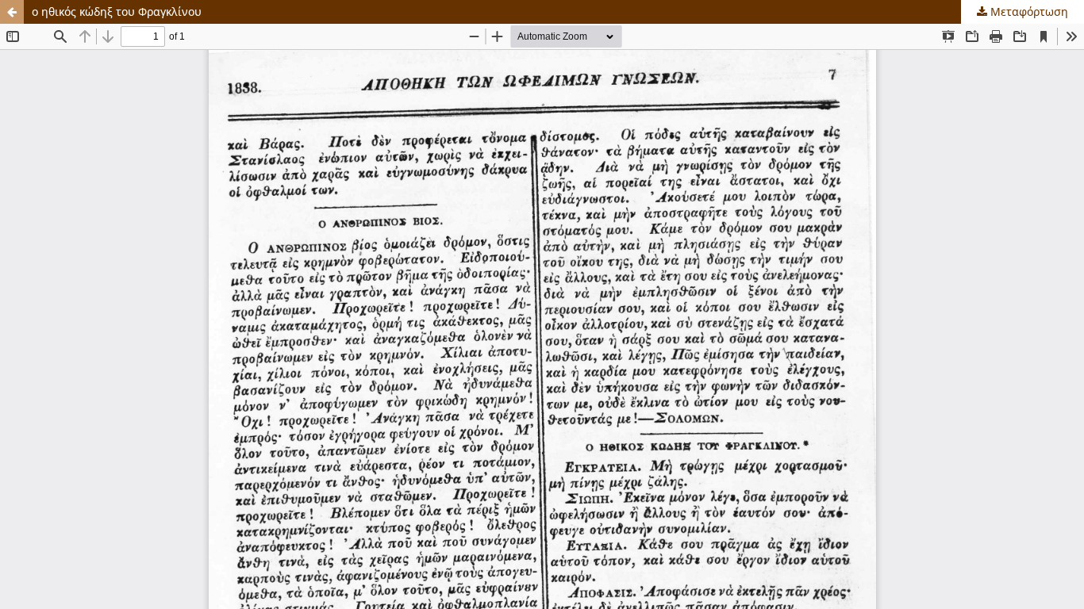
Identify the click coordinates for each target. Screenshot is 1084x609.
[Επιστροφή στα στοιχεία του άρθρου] (12, 12)
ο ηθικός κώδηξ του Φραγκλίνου (117, 11)
